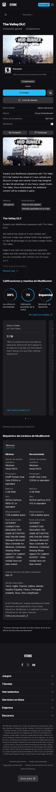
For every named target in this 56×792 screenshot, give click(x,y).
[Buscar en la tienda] (6, 14)
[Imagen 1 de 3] (25, 418)
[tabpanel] (28, 507)
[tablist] (28, 445)
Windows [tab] (10, 445)
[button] (28, 271)
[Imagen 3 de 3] (30, 418)
